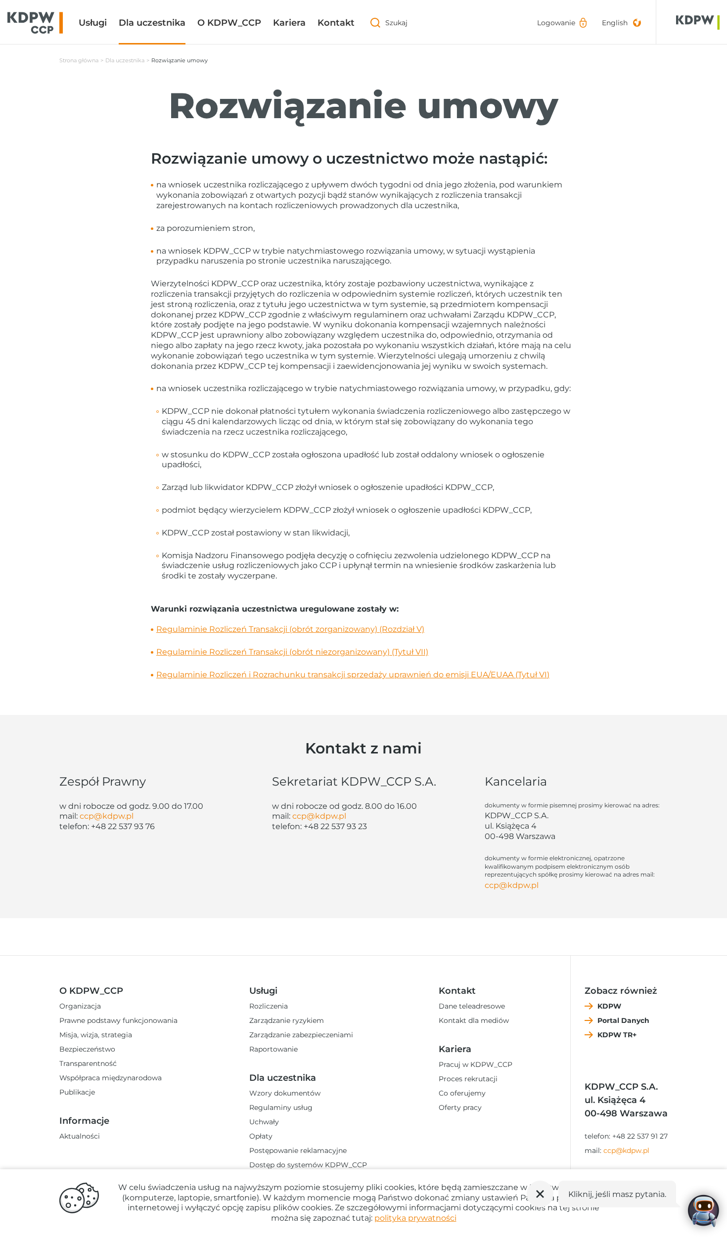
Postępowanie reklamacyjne (298, 1150)
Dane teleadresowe (472, 1006)
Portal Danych (623, 1020)
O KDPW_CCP (229, 22)
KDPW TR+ (616, 1034)
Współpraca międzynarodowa (110, 1077)
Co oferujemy (462, 1093)
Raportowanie (273, 1049)
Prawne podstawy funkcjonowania (118, 1020)
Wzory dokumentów (284, 1093)
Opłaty (261, 1136)
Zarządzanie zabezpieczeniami (301, 1034)
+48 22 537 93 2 (333, 826)
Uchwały (264, 1121)
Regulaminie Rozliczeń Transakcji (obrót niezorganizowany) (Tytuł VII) (292, 652)
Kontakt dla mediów (474, 1020)
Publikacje (77, 1092)
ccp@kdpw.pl (107, 816)
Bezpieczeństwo (87, 1049)
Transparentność (88, 1063)
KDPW (609, 1006)
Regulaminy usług (281, 1107)
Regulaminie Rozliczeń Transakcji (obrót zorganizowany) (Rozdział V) (290, 629)
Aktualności (79, 1136)
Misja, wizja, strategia (95, 1034)
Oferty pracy (460, 1107)
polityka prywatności (415, 1218)
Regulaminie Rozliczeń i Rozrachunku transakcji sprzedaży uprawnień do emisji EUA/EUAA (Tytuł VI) (352, 674)
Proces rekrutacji (468, 1078)
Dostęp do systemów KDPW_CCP (308, 1164)
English (615, 22)
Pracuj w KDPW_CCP (475, 1064)
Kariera (289, 22)
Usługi (93, 22)
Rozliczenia (268, 1006)
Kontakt (336, 22)
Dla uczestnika (152, 22)
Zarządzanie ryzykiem (286, 1020)
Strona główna (78, 60)
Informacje (84, 1120)
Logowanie (556, 22)
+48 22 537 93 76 (123, 826)
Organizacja (80, 1006)
